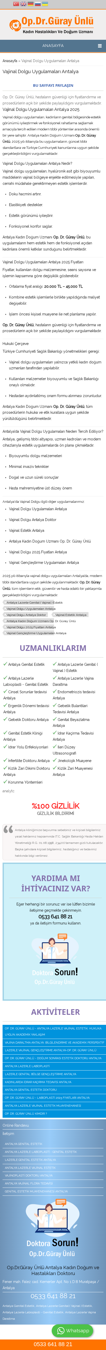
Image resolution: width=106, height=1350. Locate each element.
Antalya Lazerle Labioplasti (27, 1066)
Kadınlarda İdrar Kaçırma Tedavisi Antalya (38, 1082)
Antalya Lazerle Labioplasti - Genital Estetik (41, 1152)
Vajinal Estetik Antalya (71, 615)
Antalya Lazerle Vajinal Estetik (30, 1168)
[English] (23, 5)
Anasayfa (53, 45)
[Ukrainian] (45, 5)
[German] (31, 5)
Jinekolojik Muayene (74, 761)
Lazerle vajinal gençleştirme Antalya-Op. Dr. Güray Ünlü (50, 1050)
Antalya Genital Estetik (26, 664)
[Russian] (38, 5)
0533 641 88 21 (53, 1344)
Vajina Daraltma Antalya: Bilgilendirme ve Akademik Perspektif (54, 1042)
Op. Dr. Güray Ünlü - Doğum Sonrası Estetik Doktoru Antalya (53, 1058)
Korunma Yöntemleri (25, 782)
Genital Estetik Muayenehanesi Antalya (36, 1191)
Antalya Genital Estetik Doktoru (31, 1090)
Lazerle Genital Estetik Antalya (30, 1160)
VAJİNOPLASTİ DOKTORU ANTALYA (28, 1175)
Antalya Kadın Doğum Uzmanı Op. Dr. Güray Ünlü (41, 621)
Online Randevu (16, 1125)
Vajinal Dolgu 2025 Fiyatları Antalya (31, 627)
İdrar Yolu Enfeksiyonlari (28, 747)
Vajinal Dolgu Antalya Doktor (26, 615)
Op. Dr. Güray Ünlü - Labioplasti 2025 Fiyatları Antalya (47, 1098)
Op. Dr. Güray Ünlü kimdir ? (26, 1113)
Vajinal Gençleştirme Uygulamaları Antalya (36, 633)
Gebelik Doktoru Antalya (28, 720)
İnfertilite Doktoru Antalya (29, 761)
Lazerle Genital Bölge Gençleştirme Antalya (40, 1074)
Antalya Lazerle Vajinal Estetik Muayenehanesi (43, 1105)
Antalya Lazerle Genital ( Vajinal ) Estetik (35, 602)
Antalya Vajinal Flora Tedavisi (29, 1183)
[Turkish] (16, 5)
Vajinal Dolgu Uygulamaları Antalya (31, 609)
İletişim (8, 1134)
